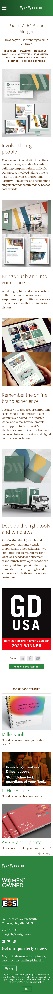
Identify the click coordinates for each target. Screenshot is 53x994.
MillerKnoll (13, 734)
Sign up (9, 968)
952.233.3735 (9, 930)
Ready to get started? (27, 666)
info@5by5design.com (16, 934)
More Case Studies (26, 689)
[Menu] (4, 8)
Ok (26, 989)
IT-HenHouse (15, 790)
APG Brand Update (21, 842)
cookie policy (37, 982)
